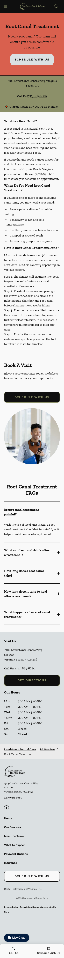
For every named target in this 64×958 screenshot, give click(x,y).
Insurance (10, 863)
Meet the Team (14, 836)
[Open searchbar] (56, 6)
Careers (44, 907)
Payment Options (16, 854)
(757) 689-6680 (37, 96)
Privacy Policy (11, 907)
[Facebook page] (6, 807)
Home (8, 818)
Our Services (12, 827)
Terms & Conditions (29, 907)
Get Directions (32, 680)
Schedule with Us (32, 59)
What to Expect (14, 845)
